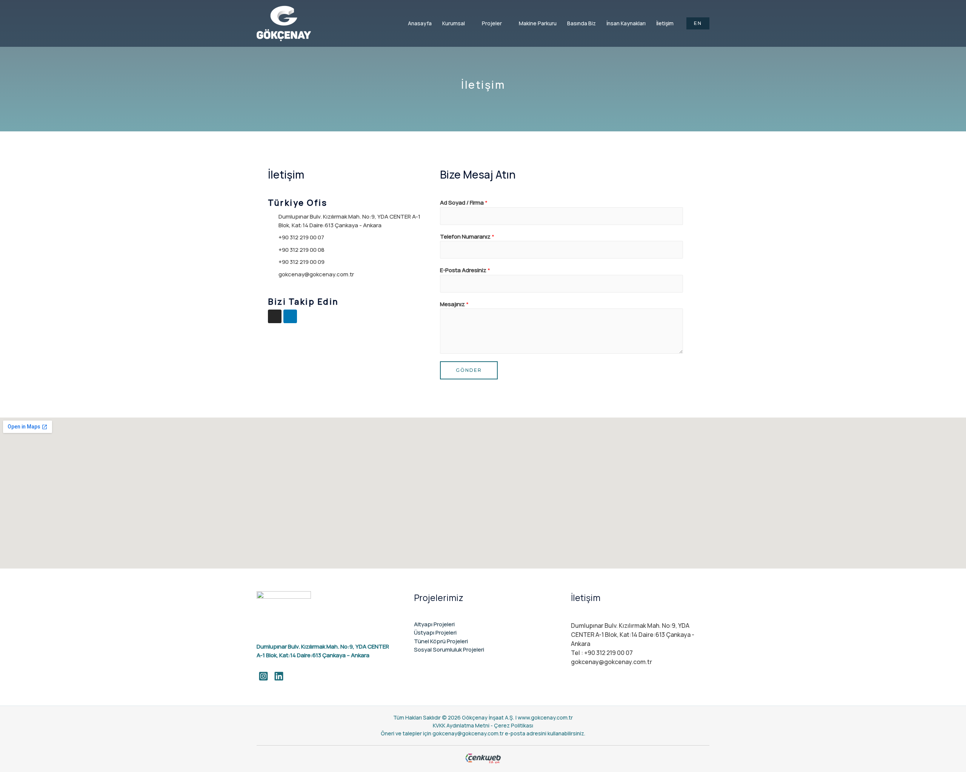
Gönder (469, 370)
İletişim (665, 23)
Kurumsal (453, 23)
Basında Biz (581, 23)
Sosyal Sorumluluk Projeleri (449, 649)
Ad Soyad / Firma (464, 202)
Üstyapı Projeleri (435, 632)
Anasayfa (420, 23)
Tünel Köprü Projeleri (441, 641)
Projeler (492, 23)
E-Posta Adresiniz (465, 270)
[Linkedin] (290, 316)
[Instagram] (274, 316)
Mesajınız (454, 304)
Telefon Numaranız (467, 236)
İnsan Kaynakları (626, 23)
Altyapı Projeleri (434, 624)
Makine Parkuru (538, 23)
